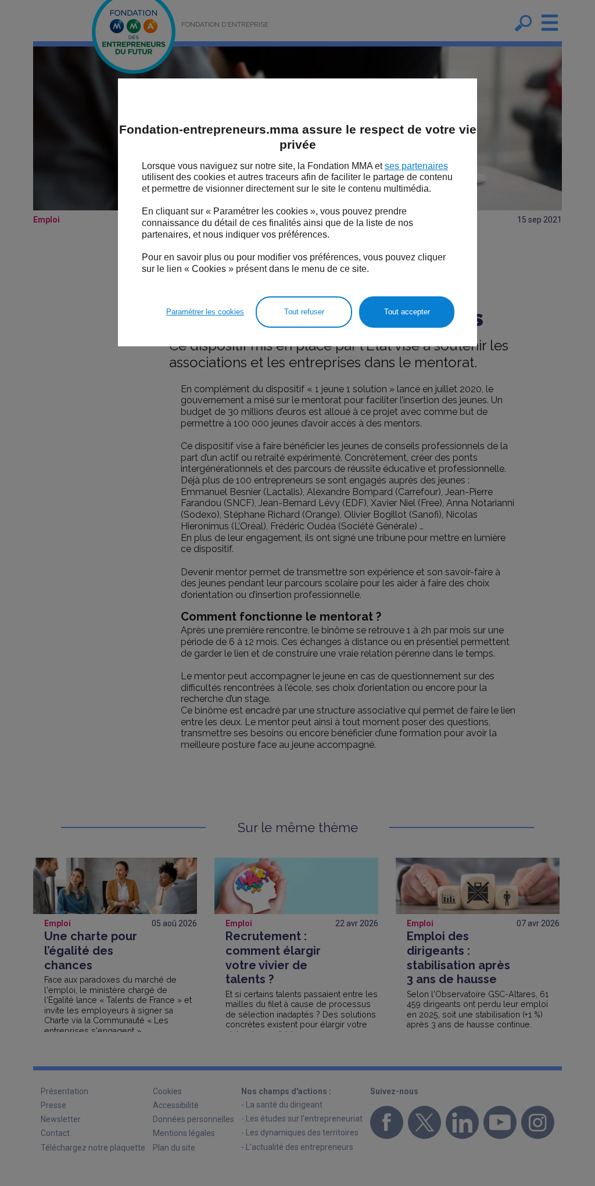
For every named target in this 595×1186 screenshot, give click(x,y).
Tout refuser (304, 311)
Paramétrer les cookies (205, 311)
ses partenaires (416, 166)
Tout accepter (407, 311)
